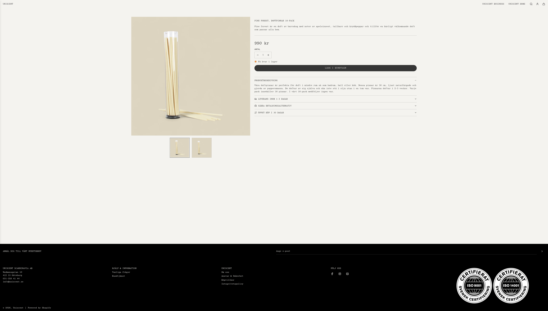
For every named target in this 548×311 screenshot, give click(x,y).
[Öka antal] (268, 55)
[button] (135, 76)
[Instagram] (340, 274)
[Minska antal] (258, 55)
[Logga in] (537, 4)
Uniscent (8, 4)
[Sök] (531, 4)
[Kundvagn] (544, 4)
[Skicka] (542, 251)
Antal (257, 49)
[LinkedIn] (347, 274)
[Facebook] (332, 274)
